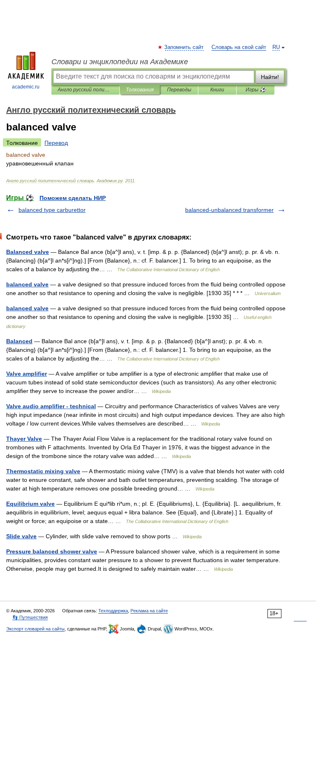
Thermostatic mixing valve (43, 471)
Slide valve (21, 536)
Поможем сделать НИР (73, 198)
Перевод (56, 143)
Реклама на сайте (149, 610)
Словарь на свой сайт (238, 47)
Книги (217, 90)
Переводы (179, 90)
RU (276, 47)
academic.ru (26, 87)
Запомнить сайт (184, 47)
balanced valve (27, 284)
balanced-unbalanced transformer (229, 210)
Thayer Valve (24, 438)
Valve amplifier (26, 373)
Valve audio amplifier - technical (51, 406)
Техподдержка (113, 610)
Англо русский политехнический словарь (85, 90)
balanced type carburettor (52, 210)
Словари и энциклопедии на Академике (119, 62)
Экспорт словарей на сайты (35, 628)
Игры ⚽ (256, 90)
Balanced (19, 341)
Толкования (139, 90)
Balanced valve (27, 252)
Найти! (270, 77)
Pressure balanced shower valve (51, 551)
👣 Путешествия (30, 617)
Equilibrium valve (30, 503)
